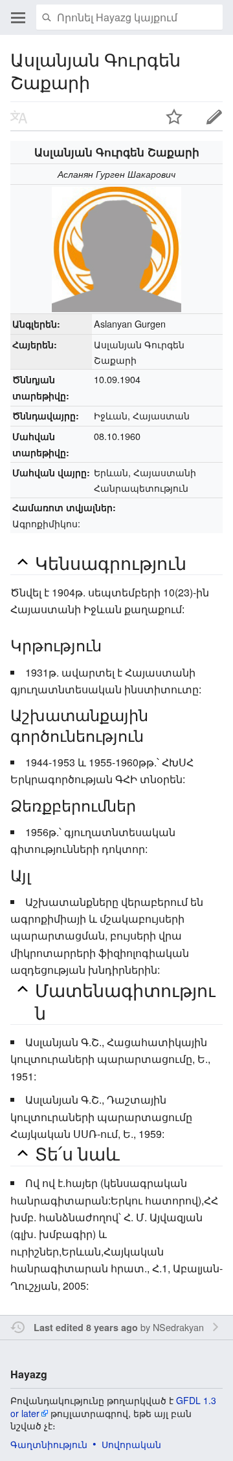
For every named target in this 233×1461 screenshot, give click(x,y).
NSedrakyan (178, 1327)
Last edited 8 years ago (86, 1327)
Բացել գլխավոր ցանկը (18, 17)
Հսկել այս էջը (174, 116)
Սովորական (131, 1444)
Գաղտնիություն (48, 1444)
